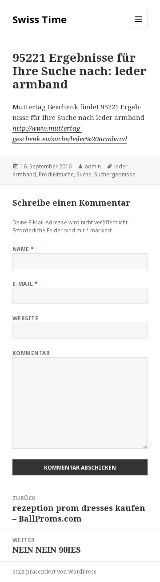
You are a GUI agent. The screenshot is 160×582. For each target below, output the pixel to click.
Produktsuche (56, 174)
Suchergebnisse (115, 174)
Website (25, 318)
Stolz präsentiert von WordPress (54, 571)
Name (23, 249)
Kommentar (31, 353)
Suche (84, 174)
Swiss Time (39, 19)
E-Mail (25, 283)
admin (93, 166)
